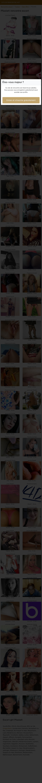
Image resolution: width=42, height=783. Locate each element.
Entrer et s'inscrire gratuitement (21, 100)
